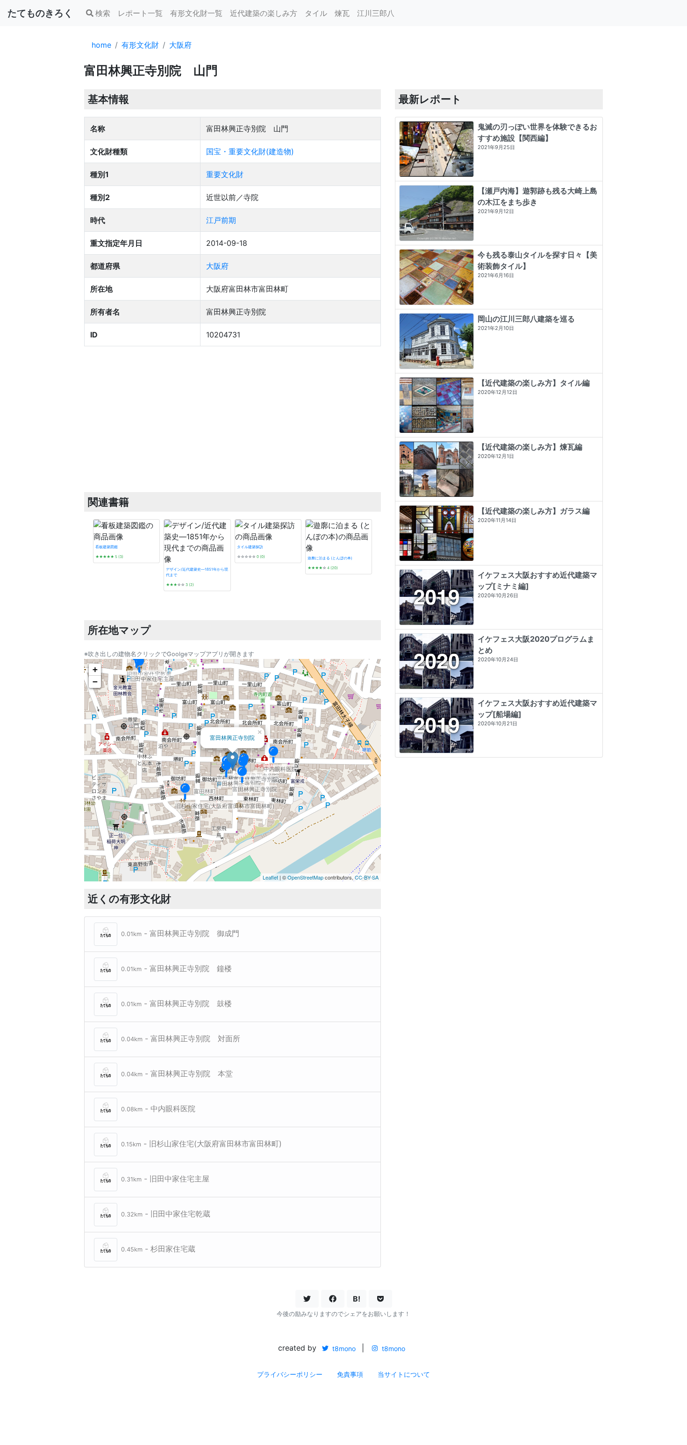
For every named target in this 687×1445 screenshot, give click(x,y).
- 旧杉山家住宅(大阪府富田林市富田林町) (201, 1143)
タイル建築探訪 (250, 546)
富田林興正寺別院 (232, 737)
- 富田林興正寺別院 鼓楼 (176, 1003)
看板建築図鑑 (106, 546)
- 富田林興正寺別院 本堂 (177, 1073)
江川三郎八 (375, 13)
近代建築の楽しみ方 (263, 13)
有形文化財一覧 (196, 13)
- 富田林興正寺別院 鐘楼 (176, 968)
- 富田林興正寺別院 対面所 (180, 1038)
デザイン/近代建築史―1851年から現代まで (197, 572)
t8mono (343, 1348)
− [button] (95, 682)
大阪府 (180, 45)
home (101, 45)
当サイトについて (404, 1374)
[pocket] (380, 1299)
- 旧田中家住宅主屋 (165, 1178)
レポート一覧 (140, 13)
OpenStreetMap (305, 877)
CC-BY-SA (367, 877)
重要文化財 (224, 174)
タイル (316, 13)
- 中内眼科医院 (158, 1108)
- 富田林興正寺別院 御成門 (180, 933)
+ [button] (95, 669)
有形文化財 (140, 45)
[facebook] (332, 1299)
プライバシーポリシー (289, 1374)
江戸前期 (221, 220)
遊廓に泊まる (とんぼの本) (330, 558)
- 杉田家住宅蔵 (158, 1248)
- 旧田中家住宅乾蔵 (165, 1213)
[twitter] (307, 1299)
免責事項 (350, 1374)
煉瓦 (342, 13)
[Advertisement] (232, 419)
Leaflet (270, 877)
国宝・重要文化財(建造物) (250, 151)
